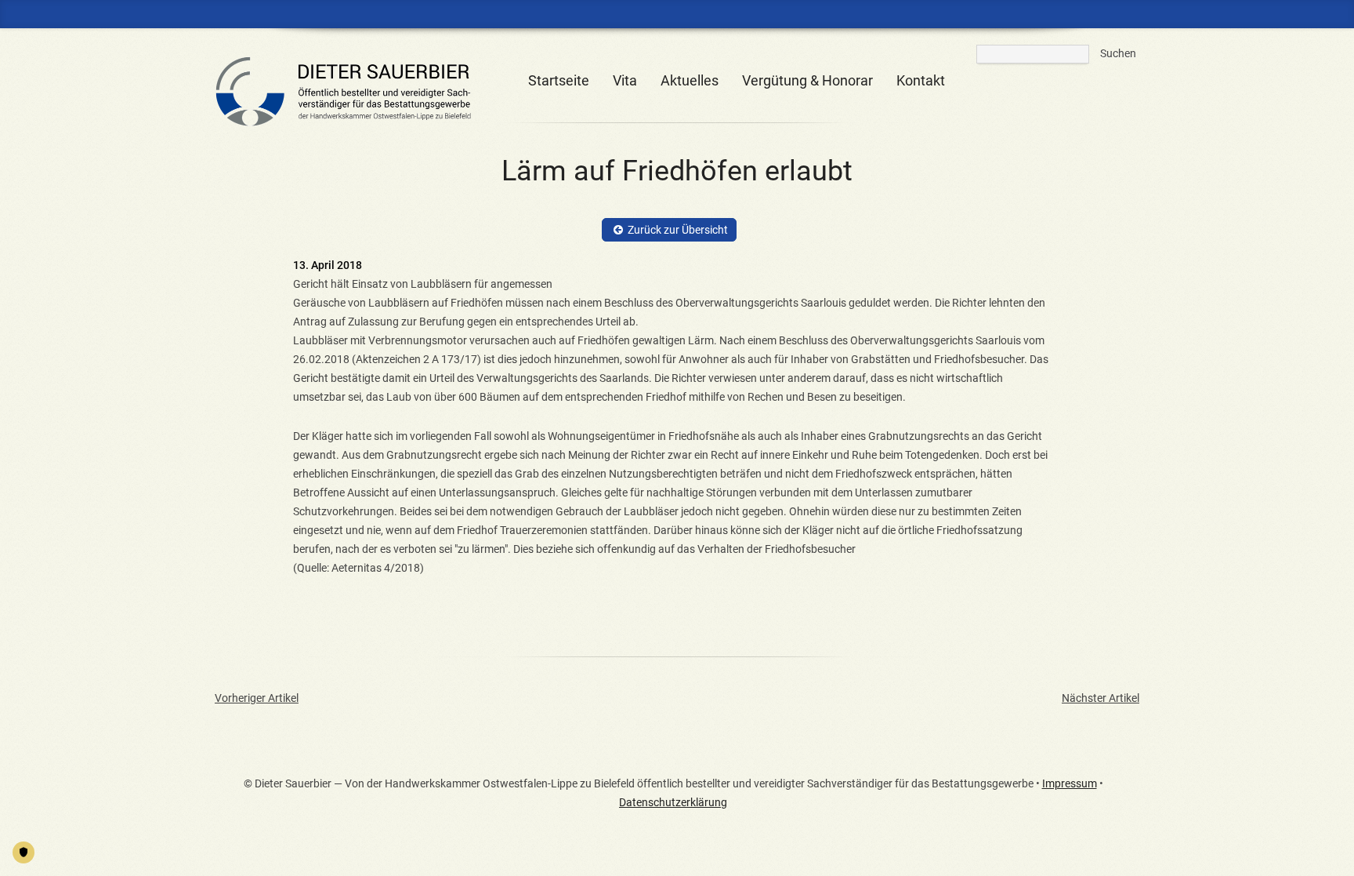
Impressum (1069, 783)
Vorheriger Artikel (257, 698)
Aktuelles (690, 80)
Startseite (558, 80)
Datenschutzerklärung (673, 802)
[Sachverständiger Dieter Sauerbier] (352, 120)
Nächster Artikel (1100, 698)
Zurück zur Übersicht (678, 230)
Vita (625, 80)
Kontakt (920, 80)
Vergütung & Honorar (807, 80)
